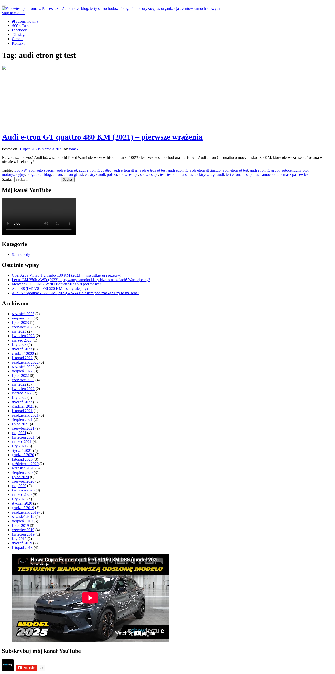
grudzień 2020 (23, 455)
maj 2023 (19, 331)
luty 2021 (19, 446)
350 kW (20, 170)
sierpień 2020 (22, 472)
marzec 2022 (22, 393)
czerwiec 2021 (23, 428)
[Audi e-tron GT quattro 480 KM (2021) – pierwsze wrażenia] (32, 125)
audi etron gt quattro (205, 170)
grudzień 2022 (23, 353)
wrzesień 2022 (23, 367)
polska (112, 174)
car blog (44, 174)
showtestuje (149, 174)
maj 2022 (19, 384)
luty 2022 (19, 397)
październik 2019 (25, 512)
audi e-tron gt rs (125, 170)
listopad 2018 (22, 547)
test (162, 174)
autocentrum (291, 170)
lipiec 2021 (20, 424)
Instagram (22, 34)
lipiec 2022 (20, 375)
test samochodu (266, 174)
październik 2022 (25, 362)
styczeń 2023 (22, 349)
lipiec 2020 (20, 477)
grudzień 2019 (23, 508)
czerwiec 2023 (23, 327)
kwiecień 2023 (23, 336)
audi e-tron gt (66, 170)
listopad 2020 (22, 459)
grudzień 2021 (23, 406)
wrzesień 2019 (23, 517)
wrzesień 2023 (23, 314)
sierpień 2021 (22, 419)
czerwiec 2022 (23, 380)
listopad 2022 (22, 358)
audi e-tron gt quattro (95, 170)
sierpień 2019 (22, 521)
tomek (73, 149)
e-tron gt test (73, 174)
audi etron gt (178, 170)
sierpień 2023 (22, 318)
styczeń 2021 (22, 450)
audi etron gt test (235, 170)
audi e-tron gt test (153, 170)
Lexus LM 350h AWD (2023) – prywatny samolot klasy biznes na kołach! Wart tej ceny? (81, 280)
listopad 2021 (22, 411)
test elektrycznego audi (206, 174)
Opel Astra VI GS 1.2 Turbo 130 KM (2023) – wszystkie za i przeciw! (66, 275)
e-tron (57, 174)
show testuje (128, 174)
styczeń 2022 (22, 402)
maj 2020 (19, 486)
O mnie (17, 39)
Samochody (21, 254)
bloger (31, 174)
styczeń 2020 (22, 503)
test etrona (234, 174)
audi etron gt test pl (265, 170)
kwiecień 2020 (23, 490)
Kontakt (18, 43)
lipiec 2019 (20, 525)
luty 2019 (19, 539)
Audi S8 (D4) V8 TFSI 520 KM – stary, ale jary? (50, 288)
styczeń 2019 (22, 543)
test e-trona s (177, 174)
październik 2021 (25, 415)
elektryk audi (95, 174)
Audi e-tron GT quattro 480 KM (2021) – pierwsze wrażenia (102, 137)
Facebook (19, 30)
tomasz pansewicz (294, 174)
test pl (248, 174)
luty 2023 (19, 345)
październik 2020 (25, 464)
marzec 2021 (22, 442)
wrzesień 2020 (23, 468)
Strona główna (26, 21)
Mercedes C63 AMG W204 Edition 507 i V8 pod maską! (56, 284)
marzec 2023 (22, 340)
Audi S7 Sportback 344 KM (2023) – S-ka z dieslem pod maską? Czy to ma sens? (75, 293)
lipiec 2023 (20, 322)
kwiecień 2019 (23, 534)
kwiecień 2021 (23, 437)
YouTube (22, 26)
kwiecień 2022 (23, 389)
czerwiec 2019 (23, 530)
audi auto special (41, 170)
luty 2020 (19, 499)
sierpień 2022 (22, 371)
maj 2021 (19, 433)
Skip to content (13, 13)
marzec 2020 (22, 494)
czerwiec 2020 (23, 481)
